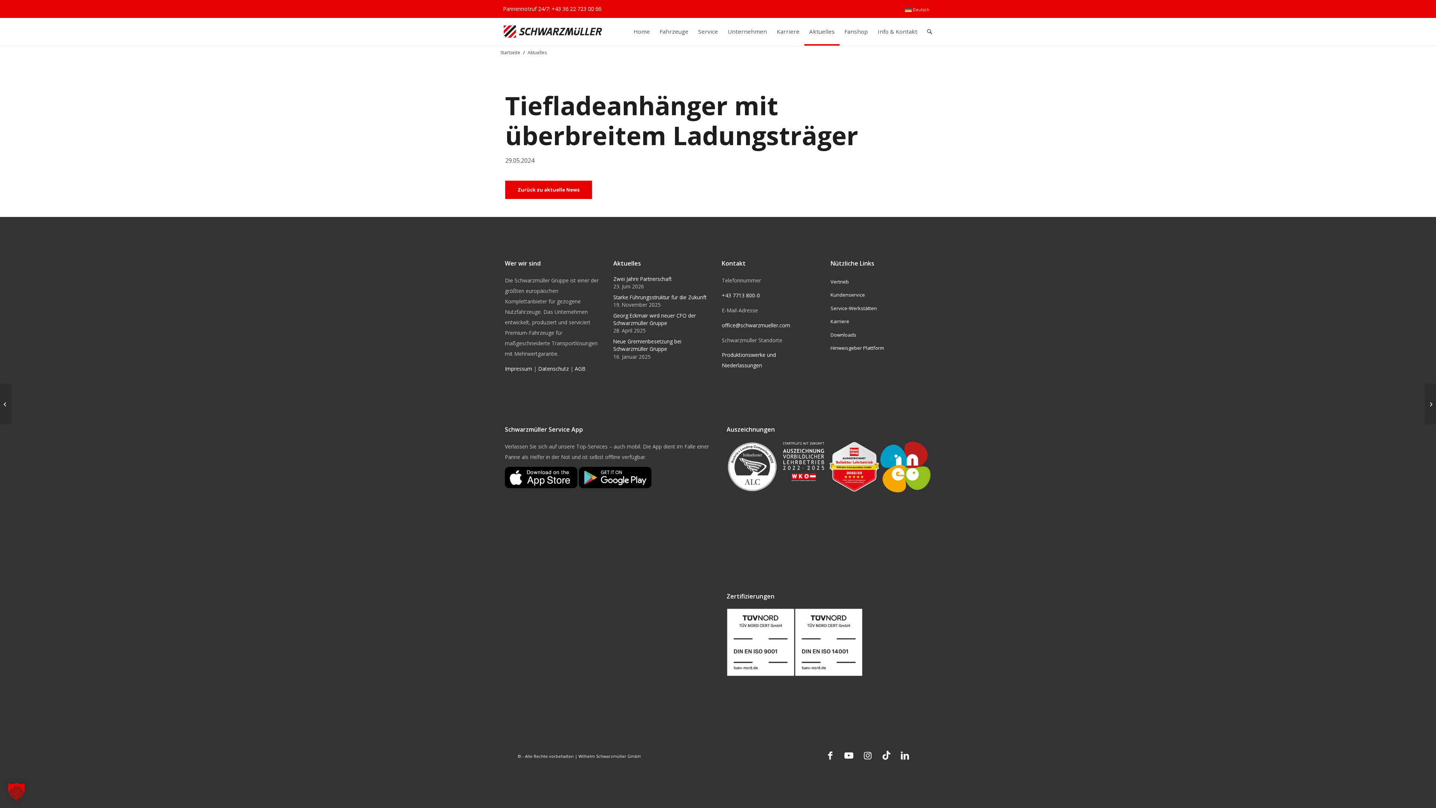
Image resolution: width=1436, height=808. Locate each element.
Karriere (840, 321)
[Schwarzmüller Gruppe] (553, 31)
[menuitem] (917, 10)
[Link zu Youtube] (848, 755)
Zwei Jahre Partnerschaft (642, 278)
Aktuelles (537, 52)
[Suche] (929, 32)
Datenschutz (553, 368)
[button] (16, 791)
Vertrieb (840, 281)
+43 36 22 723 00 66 (576, 8)
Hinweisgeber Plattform (857, 348)
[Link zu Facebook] (830, 755)
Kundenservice (848, 294)
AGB (580, 368)
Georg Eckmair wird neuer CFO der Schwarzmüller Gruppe (654, 319)
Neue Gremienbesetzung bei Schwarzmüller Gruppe (647, 345)
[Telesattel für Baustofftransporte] (1430, 404)
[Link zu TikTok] (886, 755)
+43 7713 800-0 (741, 295)
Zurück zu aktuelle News (549, 189)
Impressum (518, 368)
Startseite (510, 52)
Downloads (843, 334)
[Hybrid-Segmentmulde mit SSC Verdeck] (6, 404)
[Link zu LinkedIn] (905, 755)
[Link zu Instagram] (867, 755)
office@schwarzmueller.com (756, 325)
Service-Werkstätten (854, 308)
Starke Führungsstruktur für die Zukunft (659, 297)
